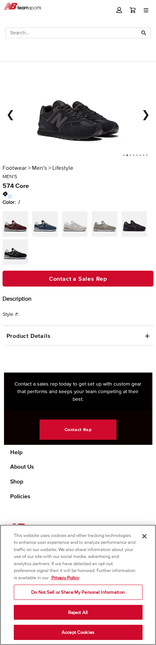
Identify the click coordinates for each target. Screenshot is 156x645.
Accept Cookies (78, 632)
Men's (39, 167)
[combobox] (71, 33)
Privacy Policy (65, 577)
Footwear (14, 167)
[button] (119, 10)
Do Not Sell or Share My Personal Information (78, 592)
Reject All (78, 612)
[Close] (144, 536)
